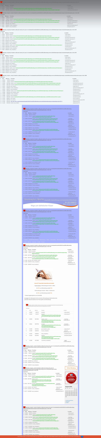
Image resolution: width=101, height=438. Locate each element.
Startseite (26, 239)
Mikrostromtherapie (60, 239)
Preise (76, 239)
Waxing (48, 239)
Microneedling (53, 239)
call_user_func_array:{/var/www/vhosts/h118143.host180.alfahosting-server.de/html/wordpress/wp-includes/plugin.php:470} (36, 101)
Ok (82, 436)
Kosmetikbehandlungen (69, 239)
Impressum (68, 401)
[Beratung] (68, 368)
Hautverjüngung (42, 239)
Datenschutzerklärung (69, 400)
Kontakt (67, 402)
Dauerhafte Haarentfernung (34, 239)
